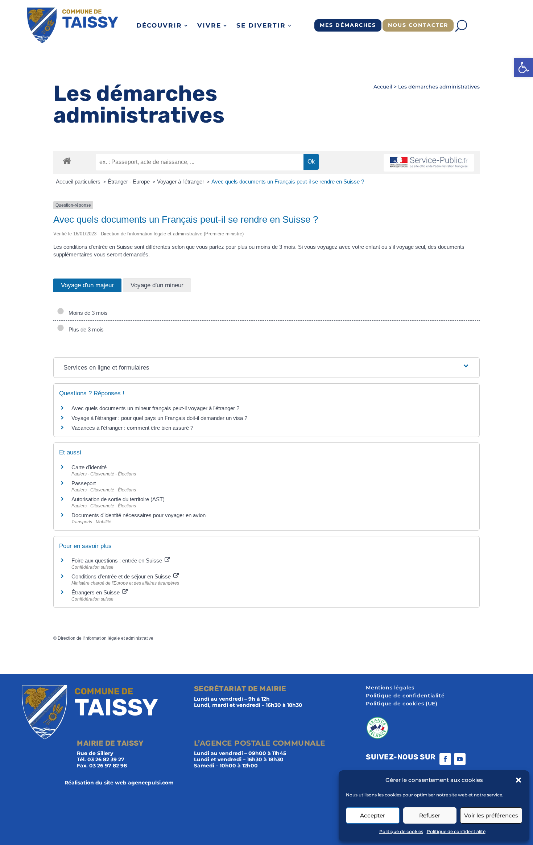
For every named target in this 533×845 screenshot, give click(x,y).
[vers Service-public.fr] (429, 163)
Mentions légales (390, 688)
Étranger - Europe (129, 181)
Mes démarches (348, 25)
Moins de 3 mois (87, 313)
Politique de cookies (401, 831)
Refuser (429, 815)
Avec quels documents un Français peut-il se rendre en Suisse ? (287, 181)
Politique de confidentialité (456, 831)
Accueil (382, 86)
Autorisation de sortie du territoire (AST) (118, 499)
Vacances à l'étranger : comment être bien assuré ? (132, 428)
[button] (523, 67)
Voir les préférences (491, 815)
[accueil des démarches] (67, 160)
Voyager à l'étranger (181, 181)
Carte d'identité (89, 467)
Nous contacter (418, 25)
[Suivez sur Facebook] (445, 759)
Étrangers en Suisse (96, 592)
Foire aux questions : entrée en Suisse (117, 560)
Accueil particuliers (79, 181)
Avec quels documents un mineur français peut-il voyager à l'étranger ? (155, 408)
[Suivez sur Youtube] (460, 759)
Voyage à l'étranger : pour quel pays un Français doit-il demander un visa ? (159, 418)
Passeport (83, 483)
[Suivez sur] (474, 759)
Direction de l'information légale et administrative (105, 638)
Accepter (372, 815)
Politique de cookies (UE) (401, 704)
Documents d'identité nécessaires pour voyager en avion (138, 515)
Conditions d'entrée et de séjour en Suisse (121, 576)
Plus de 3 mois (85, 329)
